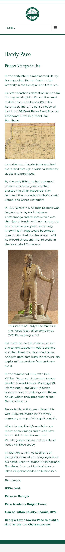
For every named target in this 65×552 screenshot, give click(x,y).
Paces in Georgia (17, 496)
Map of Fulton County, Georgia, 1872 (30, 512)
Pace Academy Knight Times (25, 504)
